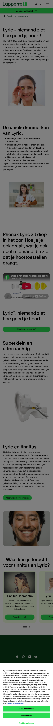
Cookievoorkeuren (26, 723)
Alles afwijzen (26, 715)
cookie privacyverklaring (15, 703)
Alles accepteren (26, 709)
